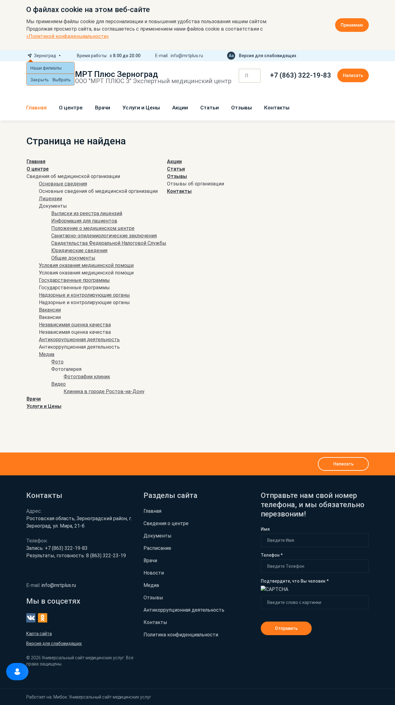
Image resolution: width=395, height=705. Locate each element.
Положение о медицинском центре (93, 228)
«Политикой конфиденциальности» (67, 36)
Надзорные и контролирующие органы (84, 295)
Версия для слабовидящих (267, 55)
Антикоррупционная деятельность (79, 339)
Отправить (286, 628)
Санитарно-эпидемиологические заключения (104, 236)
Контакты (276, 107)
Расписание (157, 548)
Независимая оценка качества (75, 325)
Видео (58, 384)
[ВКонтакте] (356, 56)
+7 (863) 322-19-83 (300, 75)
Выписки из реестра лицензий (86, 213)
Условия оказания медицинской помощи (86, 265)
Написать (353, 75)
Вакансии (50, 310)
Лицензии (50, 199)
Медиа (46, 354)
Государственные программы (74, 280)
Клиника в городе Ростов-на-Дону (104, 391)
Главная (36, 107)
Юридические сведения (79, 250)
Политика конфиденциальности (180, 635)
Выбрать (61, 79)
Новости (153, 573)
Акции (180, 107)
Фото (57, 362)
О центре (71, 107)
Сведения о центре (166, 523)
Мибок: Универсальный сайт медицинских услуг (102, 696)
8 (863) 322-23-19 (76, 555)
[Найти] (254, 76)
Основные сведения (63, 184)
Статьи (209, 107)
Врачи (102, 107)
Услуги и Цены (141, 107)
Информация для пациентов (84, 221)
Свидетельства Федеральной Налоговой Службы (108, 243)
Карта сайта (39, 633)
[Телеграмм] (346, 56)
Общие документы (73, 258)
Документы (157, 536)
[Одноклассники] (366, 56)
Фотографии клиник (87, 377)
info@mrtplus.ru (187, 55)
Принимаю (352, 25)
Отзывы (241, 107)
